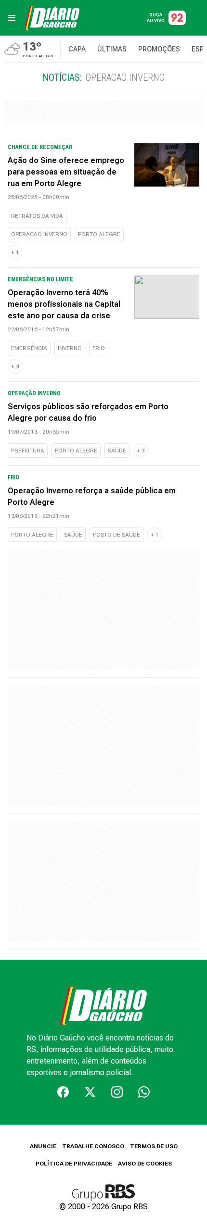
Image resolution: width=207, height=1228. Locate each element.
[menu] (11, 18)
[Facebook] (63, 1092)
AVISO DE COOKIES (145, 1163)
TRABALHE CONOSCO (93, 1146)
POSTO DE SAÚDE (116, 534)
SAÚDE (117, 450)
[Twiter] (90, 1092)
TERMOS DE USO (154, 1146)
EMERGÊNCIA (29, 348)
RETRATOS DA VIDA (37, 216)
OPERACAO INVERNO (39, 234)
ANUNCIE (43, 1146)
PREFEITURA (27, 450)
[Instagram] (117, 1092)
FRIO (98, 348)
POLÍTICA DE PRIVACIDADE (74, 1163)
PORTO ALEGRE (99, 234)
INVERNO (70, 348)
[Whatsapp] (144, 1092)
